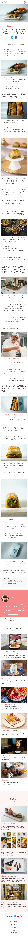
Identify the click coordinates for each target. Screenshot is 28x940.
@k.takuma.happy (13, 613)
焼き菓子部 (11, 26)
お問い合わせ (14, 924)
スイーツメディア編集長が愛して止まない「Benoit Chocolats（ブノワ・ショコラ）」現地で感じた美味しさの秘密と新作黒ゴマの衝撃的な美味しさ (14, 880)
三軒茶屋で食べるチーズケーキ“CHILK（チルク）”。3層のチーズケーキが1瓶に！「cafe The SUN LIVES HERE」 (14, 682)
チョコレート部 (6, 876)
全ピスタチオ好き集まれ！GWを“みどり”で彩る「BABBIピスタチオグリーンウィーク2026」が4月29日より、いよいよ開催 (13, 828)
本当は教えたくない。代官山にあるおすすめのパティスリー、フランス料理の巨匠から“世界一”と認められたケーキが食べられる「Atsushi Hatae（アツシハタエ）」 (13, 655)
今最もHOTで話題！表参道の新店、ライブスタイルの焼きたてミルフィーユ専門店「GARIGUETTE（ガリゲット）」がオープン (13, 708)
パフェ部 (5, 755)
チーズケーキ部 (6, 678)
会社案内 (14, 930)
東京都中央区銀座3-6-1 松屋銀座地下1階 (12, 581)
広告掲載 (14, 927)
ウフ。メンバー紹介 (14, 921)
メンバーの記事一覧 (20, 604)
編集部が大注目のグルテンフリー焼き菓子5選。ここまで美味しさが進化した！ (13, 783)
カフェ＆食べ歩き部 (7, 704)
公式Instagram (7, 584)
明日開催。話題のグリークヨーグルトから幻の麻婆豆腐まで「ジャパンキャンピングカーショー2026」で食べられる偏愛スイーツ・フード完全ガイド (14, 854)
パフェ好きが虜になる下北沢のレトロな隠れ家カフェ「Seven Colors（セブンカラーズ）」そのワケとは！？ (13, 758)
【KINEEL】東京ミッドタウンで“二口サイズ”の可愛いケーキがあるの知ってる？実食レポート (14, 734)
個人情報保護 (14, 932)
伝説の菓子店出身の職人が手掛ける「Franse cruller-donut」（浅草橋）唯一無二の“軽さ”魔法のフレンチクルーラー (14, 906)
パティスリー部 (6, 651)
